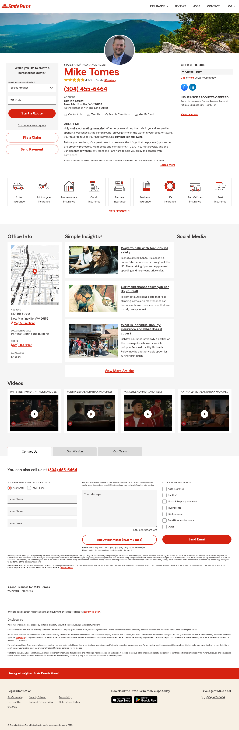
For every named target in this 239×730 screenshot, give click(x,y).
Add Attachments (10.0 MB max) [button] (119, 539)
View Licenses (189, 114)
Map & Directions (24, 323)
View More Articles (119, 371)
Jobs (196, 6)
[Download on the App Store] (121, 699)
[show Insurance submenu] (166, 6)
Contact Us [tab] (29, 451)
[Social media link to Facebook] (184, 87)
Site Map (12, 707)
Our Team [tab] (120, 451)
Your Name (16, 499)
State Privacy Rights (69, 702)
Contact (213, 6)
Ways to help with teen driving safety (144, 250)
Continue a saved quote (32, 125)
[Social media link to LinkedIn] (192, 87)
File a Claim (32, 137)
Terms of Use (14, 702)
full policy (20, 637)
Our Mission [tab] (75, 451)
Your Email (18, 488)
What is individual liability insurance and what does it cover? (141, 329)
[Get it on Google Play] (145, 699)
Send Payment (32, 149)
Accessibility (65, 697)
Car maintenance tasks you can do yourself (145, 289)
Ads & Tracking (15, 697)
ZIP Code (15, 100)
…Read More (167, 164)
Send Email (197, 539)
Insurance (157, 6)
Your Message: (92, 494)
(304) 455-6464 (85, 89)
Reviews (180, 6)
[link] (16, 6)
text (191, 77)
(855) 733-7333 (66, 567)
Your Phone (38, 488)
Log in (231, 6)
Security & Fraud (37, 697)
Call (183, 77)
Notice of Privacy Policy (41, 702)
